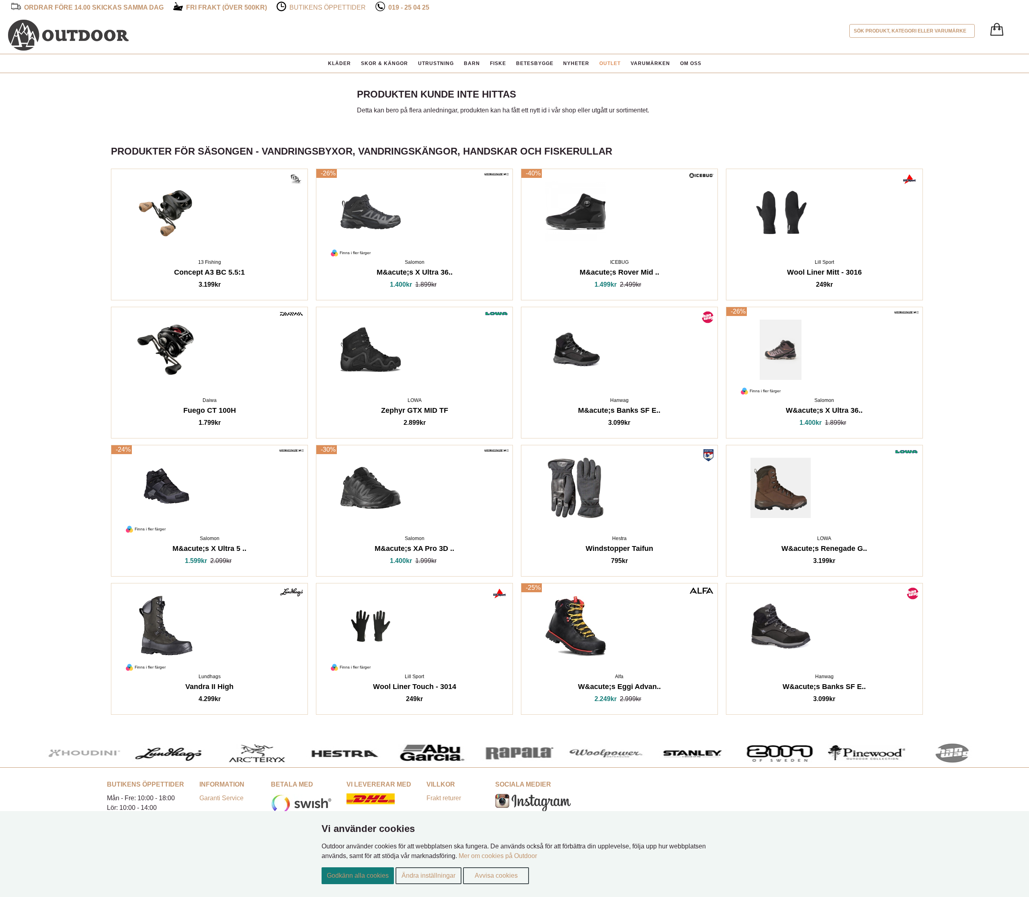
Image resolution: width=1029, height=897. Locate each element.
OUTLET (610, 63)
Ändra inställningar (428, 875)
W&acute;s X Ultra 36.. (824, 412)
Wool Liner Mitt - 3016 (824, 273)
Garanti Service (221, 798)
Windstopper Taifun (619, 550)
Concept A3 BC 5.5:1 (209, 273)
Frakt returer (443, 798)
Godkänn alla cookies (358, 875)
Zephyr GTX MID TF (414, 412)
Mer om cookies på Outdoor (498, 855)
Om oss (690, 63)
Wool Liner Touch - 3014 (414, 688)
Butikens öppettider (327, 7)
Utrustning (436, 63)
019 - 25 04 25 (408, 7)
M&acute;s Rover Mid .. (619, 273)
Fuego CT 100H (209, 412)
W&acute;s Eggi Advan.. (619, 688)
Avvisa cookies (496, 875)
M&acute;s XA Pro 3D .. (414, 550)
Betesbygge (534, 63)
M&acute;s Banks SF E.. (619, 412)
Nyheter (576, 63)
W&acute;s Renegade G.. (824, 550)
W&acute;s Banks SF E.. (824, 688)
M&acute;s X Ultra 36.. (415, 273)
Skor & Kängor (384, 63)
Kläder (339, 63)
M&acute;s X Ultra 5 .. (209, 550)
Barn (472, 63)
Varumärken (650, 63)
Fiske (498, 63)
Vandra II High (209, 688)
